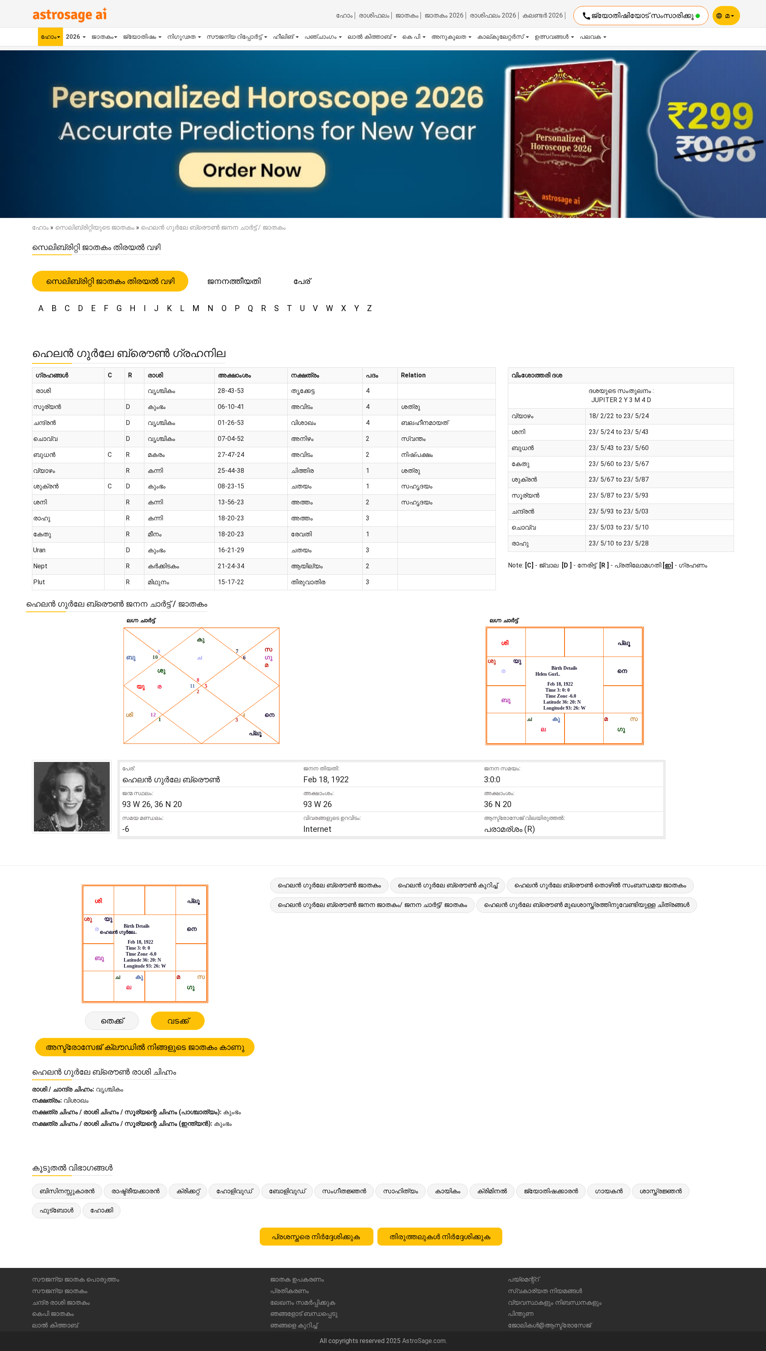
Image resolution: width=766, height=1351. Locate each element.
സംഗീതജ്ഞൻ (344, 1191)
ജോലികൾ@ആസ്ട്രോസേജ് (549, 1325)
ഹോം (344, 15)
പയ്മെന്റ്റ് (523, 1279)
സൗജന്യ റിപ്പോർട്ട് (235, 36)
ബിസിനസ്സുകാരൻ (67, 1191)
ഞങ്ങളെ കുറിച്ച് (293, 1325)
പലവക (591, 36)
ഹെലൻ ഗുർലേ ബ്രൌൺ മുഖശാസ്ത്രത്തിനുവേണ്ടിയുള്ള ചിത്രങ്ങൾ (586, 905)
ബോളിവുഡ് (287, 1191)
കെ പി (412, 36)
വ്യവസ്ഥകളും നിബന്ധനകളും (555, 1302)
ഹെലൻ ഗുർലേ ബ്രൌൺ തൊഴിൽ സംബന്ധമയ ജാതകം (600, 885)
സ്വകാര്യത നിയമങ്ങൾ (545, 1291)
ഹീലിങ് (284, 36)
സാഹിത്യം (400, 1191)
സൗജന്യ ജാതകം (59, 1291)
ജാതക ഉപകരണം (297, 1279)
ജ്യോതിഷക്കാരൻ (551, 1191)
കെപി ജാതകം (53, 1313)
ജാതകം (407, 15)
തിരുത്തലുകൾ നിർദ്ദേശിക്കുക (439, 1236)
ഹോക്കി (101, 1210)
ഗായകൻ (609, 1191)
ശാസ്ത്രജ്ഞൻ (661, 1191)
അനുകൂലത (449, 36)
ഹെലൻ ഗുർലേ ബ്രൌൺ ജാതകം (329, 885)
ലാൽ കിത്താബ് (370, 36)
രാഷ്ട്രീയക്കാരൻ (135, 1191)
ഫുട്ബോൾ (56, 1210)
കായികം (447, 1191)
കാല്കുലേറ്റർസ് (501, 36)
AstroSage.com (424, 1341)
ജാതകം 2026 (444, 15)
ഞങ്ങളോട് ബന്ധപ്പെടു (304, 1313)
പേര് (301, 281)
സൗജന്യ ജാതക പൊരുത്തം (75, 1279)
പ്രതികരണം (289, 1291)
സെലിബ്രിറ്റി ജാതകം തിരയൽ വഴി (110, 281)
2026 (74, 36)
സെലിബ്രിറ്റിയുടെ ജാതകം (94, 227)
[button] (57, 134)
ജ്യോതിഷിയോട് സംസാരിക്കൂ (638, 16)
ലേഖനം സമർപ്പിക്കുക (302, 1302)
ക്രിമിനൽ (492, 1191)
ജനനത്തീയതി (234, 281)
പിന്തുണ (520, 1313)
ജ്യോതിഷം (140, 36)
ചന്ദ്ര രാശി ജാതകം (61, 1302)
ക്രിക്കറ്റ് (187, 1191)
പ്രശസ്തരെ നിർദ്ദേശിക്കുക (316, 1236)
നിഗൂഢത (182, 36)
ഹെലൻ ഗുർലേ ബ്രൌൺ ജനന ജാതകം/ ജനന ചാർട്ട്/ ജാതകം (372, 905)
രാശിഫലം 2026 (493, 15)
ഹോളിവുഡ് (234, 1191)
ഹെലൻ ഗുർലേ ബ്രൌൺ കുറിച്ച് (448, 885)
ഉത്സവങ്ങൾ (552, 36)
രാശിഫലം (374, 15)
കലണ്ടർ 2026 (542, 15)
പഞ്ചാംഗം (321, 36)
